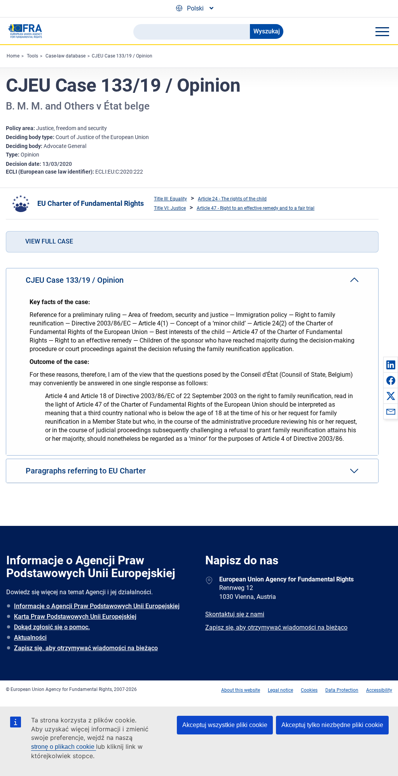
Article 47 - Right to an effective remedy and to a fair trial (255, 208)
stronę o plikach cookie (63, 746)
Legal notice (280, 690)
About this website (240, 690)
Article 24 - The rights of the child (232, 199)
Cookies (309, 690)
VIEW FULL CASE (49, 241)
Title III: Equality (170, 199)
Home (13, 56)
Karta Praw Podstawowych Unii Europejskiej (75, 616)
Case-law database (65, 56)
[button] (391, 364)
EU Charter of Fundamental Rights (90, 203)
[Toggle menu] (382, 31)
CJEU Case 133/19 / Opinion (122, 56)
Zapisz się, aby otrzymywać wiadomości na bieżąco (86, 648)
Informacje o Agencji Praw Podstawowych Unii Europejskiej (97, 606)
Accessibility (379, 690)
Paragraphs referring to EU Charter (86, 470)
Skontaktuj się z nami (234, 614)
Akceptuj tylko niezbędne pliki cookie (332, 725)
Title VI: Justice (170, 208)
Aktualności (30, 637)
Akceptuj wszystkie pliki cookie (224, 725)
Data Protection (341, 690)
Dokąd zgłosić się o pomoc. (52, 627)
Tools (32, 56)
